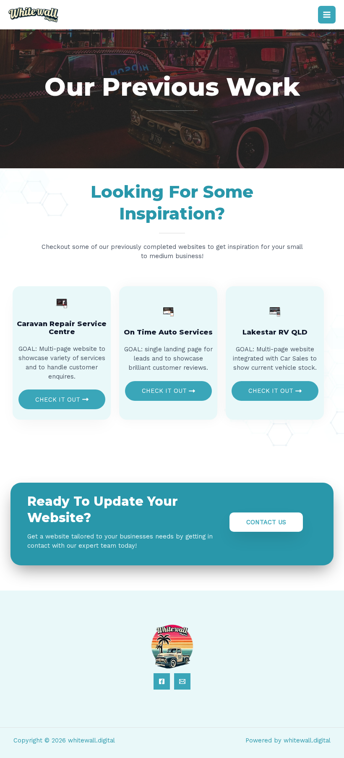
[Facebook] (162, 681)
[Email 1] (182, 681)
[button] (266, 522)
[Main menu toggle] (327, 15)
